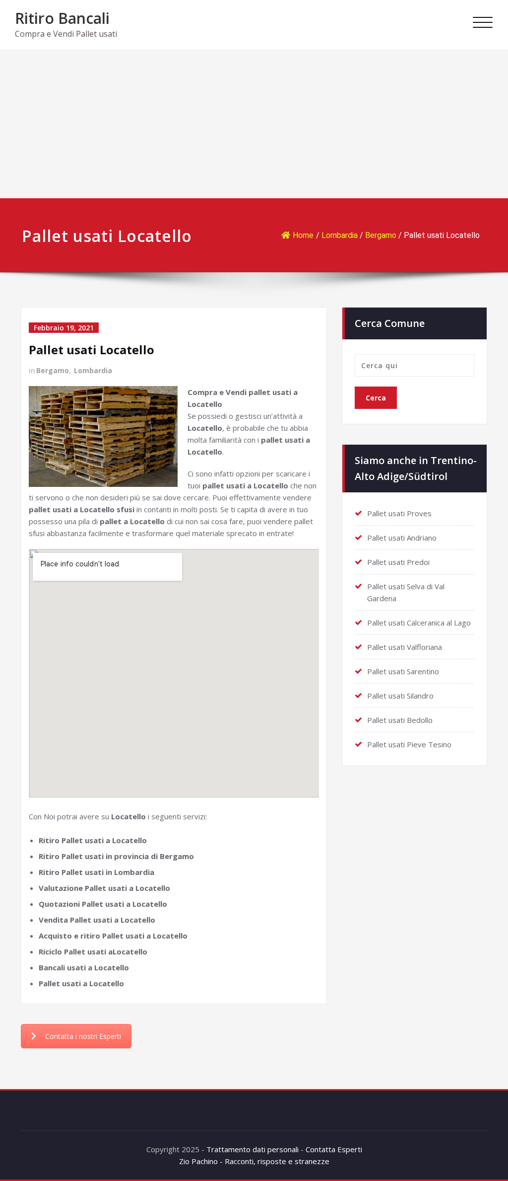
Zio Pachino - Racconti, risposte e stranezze (254, 1161)
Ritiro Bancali (62, 18)
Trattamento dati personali (252, 1149)
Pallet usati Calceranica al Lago (419, 623)
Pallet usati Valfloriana (404, 647)
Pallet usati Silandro (400, 696)
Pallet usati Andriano (402, 538)
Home (303, 235)
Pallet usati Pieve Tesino (409, 744)
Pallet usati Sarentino (403, 671)
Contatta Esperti (334, 1149)
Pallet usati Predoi (398, 562)
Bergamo (380, 235)
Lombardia (339, 235)
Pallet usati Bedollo (400, 720)
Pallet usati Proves (399, 513)
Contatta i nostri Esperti (83, 1036)
